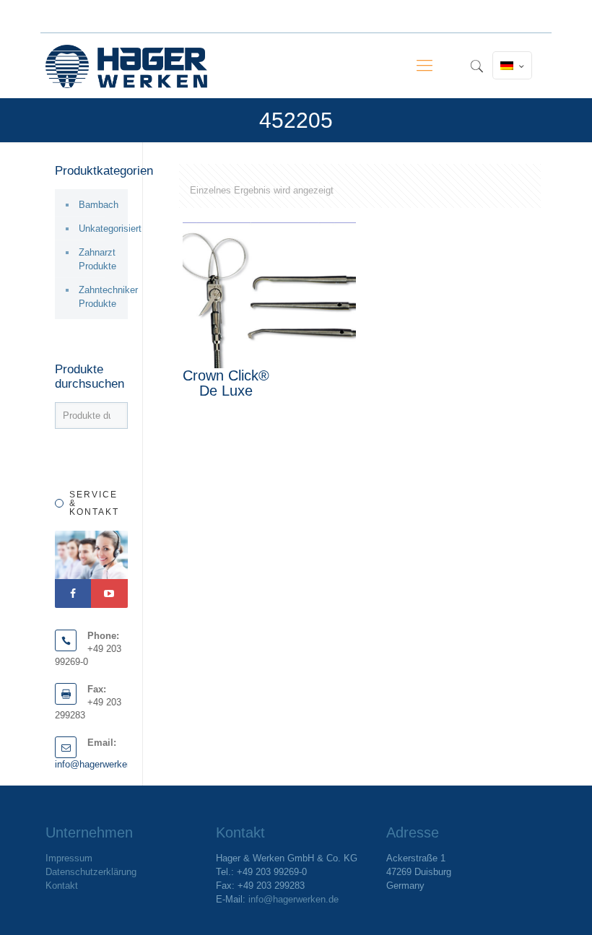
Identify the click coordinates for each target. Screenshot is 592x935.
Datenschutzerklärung (90, 871)
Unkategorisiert (100, 228)
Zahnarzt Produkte (97, 259)
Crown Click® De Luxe (226, 383)
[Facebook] (73, 593)
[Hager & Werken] (126, 65)
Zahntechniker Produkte (100, 296)
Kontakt (61, 885)
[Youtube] (109, 593)
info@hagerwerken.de (100, 764)
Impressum (68, 858)
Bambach (98, 204)
